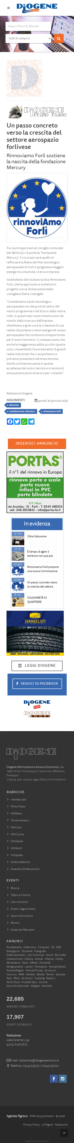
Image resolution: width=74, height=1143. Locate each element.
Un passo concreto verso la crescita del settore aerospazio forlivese (42, 586)
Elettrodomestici (16, 955)
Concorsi (12, 975)
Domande (45, 963)
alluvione (14, 405)
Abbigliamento (15, 967)
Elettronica (29, 947)
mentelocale (18, 799)
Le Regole (47, 1125)
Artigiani (35, 986)
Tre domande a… (20, 820)
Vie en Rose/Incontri (18, 986)
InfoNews (16, 813)
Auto (9, 978)
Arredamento (14, 947)
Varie (25, 963)
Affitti (21, 975)
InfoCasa (16, 827)
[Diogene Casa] (37, 704)
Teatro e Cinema (20, 895)
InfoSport (16, 848)
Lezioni (29, 967)
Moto (17, 978)
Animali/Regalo (15, 971)
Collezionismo (15, 959)
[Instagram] (63, 1079)
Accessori (50, 971)
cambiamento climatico (22, 411)
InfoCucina (17, 834)
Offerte (34, 963)
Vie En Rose (13, 982)
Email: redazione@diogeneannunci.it (34, 1060)
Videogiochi (13, 951)
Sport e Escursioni (22, 916)
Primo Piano (18, 806)
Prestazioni (41, 967)
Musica (15, 888)
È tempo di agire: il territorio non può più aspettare (40, 556)
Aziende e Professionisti (25, 869)
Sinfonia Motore (20, 862)
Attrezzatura (13, 963)
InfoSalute (17, 841)
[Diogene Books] (37, 714)
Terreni (50, 975)
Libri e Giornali (35, 955)
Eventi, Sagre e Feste (23, 909)
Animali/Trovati (34, 971)
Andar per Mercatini (22, 930)
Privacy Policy (31, 1125)
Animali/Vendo (57, 967)
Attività (40, 975)
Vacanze (60, 975)
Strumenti (27, 951)
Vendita (30, 975)
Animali (39, 959)
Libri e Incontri (19, 902)
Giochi (49, 955)
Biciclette (60, 955)
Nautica (50, 978)
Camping (39, 978)
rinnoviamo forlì (52, 411)
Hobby (59, 959)
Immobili (47, 986)
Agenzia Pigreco (17, 1116)
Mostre (15, 923)
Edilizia (29, 959)
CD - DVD (56, 947)
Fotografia (40, 951)
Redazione (61, 1125)
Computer (43, 947)
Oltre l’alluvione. (37, 536)
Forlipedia (17, 855)
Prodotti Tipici (29, 982)
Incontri (43, 982)
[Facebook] (54, 1079)
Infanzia (49, 959)
